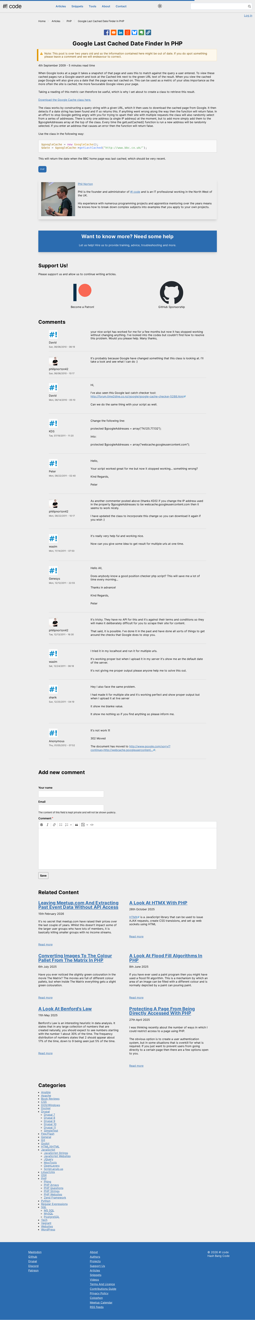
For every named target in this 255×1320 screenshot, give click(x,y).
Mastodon (34, 1252)
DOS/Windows (50, 1105)
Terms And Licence (102, 1284)
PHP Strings (52, 1191)
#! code (12, 6)
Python (45, 1201)
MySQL (48, 1213)
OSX (44, 1175)
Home (41, 21)
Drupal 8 (49, 1117)
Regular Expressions (54, 1204)
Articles (61, 6)
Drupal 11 (50, 1127)
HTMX (133, 917)
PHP (69, 21)
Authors (95, 1256)
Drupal (45, 1111)
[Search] (249, 7)
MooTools (50, 1162)
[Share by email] (113, 32)
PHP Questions (53, 1188)
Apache (46, 1095)
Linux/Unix (48, 1172)
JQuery (48, 1159)
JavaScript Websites (57, 1156)
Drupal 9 (49, 1121)
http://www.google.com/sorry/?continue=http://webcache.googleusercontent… (130, 748)
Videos (94, 1279)
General (46, 1137)
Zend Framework (55, 1197)
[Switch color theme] (160, 6)
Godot (45, 1143)
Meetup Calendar (101, 1302)
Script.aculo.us (53, 1169)
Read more (45, 944)
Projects (95, 1261)
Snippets (77, 6)
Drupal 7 (49, 1114)
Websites (47, 1226)
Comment (44, 818)
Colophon (96, 1298)
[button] (148, 32)
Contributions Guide (103, 1289)
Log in (248, 15)
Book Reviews (50, 1098)
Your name (45, 787)
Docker (46, 1108)
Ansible (46, 1092)
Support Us (97, 1266)
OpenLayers (52, 1165)
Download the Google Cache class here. (64, 99)
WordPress (48, 1229)
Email (41, 801)
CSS (44, 1101)
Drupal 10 (50, 1124)
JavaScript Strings (56, 1153)
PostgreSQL (52, 1217)
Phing (47, 1181)
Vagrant (46, 1223)
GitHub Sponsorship (171, 306)
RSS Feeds (97, 1307)
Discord (33, 1266)
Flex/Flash (47, 1133)
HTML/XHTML (50, 1146)
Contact (121, 6)
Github (32, 1256)
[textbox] (127, 848)
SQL (43, 1207)
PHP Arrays (51, 1185)
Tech (44, 1220)
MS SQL (49, 1210)
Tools (92, 6)
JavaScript (48, 1149)
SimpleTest (51, 1130)
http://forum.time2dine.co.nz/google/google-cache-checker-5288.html (137, 396)
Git (43, 1140)
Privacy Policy (99, 1293)
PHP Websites (53, 1194)
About (106, 6)
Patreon (33, 1270)
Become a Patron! (82, 306)
